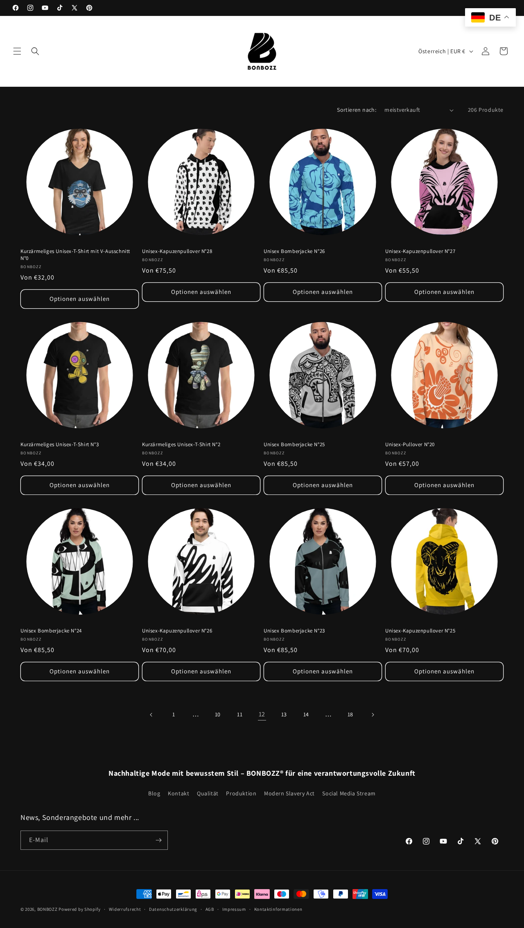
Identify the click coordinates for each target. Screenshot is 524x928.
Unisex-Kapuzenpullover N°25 (420, 631)
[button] (17, 51)
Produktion (241, 793)
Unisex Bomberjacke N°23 (294, 631)
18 (350, 714)
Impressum (234, 909)
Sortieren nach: (356, 109)
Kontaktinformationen (278, 909)
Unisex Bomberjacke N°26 (294, 251)
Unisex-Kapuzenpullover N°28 (177, 251)
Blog (154, 793)
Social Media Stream (348, 793)
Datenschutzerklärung (173, 909)
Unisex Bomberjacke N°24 (51, 631)
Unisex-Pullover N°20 (410, 444)
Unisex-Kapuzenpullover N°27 (420, 251)
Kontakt (178, 793)
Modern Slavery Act (289, 793)
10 (218, 714)
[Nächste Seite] (373, 715)
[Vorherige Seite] (151, 715)
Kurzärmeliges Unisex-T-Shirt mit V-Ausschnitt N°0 (75, 255)
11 (239, 714)
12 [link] (262, 714)
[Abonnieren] (158, 840)
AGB (210, 909)
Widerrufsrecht (125, 909)
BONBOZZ (47, 909)
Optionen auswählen (80, 299)
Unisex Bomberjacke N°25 (294, 444)
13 (284, 714)
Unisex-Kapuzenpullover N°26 (177, 631)
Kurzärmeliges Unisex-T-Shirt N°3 (59, 444)
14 (306, 714)
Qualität (208, 793)
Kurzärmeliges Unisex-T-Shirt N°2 (181, 444)
